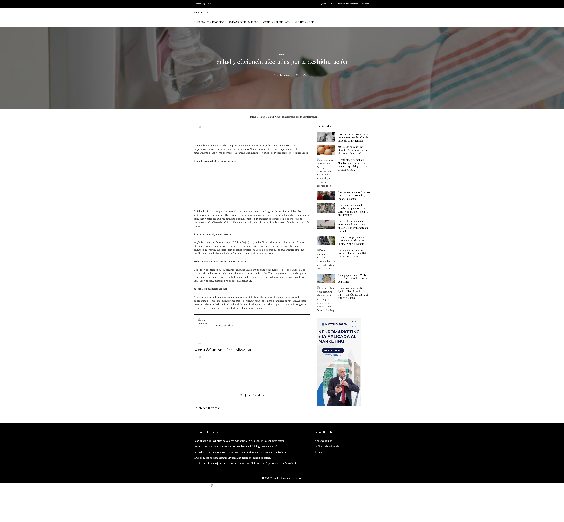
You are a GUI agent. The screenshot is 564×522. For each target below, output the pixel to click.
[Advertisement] (252, 187)
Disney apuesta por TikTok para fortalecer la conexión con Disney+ (353, 278)
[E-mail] (199, 342)
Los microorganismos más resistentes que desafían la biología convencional (353, 137)
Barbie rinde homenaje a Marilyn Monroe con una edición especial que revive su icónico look (353, 164)
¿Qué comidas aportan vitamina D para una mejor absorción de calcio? (353, 150)
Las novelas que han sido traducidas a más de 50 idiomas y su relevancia (352, 240)
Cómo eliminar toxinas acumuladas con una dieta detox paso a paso (352, 253)
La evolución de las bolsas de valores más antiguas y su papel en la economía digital (239, 441)
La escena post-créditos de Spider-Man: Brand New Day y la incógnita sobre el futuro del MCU (353, 292)
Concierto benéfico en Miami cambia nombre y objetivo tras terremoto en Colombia (353, 226)
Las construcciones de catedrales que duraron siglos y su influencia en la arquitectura (353, 209)
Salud (282, 54)
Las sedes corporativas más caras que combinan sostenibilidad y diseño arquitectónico (241, 452)
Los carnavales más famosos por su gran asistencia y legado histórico (354, 195)
